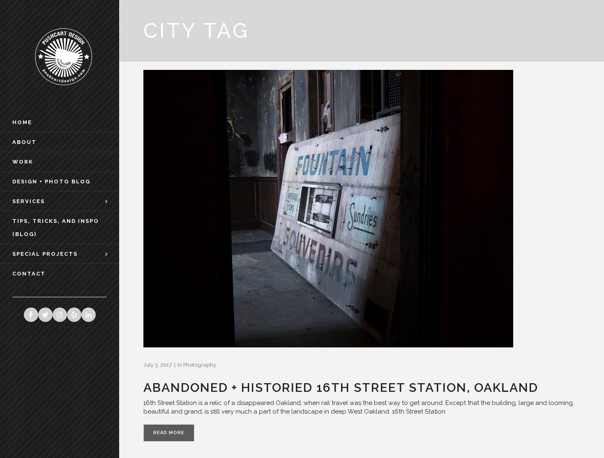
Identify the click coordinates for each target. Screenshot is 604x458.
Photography (199, 365)
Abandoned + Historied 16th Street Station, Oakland (340, 387)
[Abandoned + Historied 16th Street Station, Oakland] (328, 208)
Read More (168, 432)
